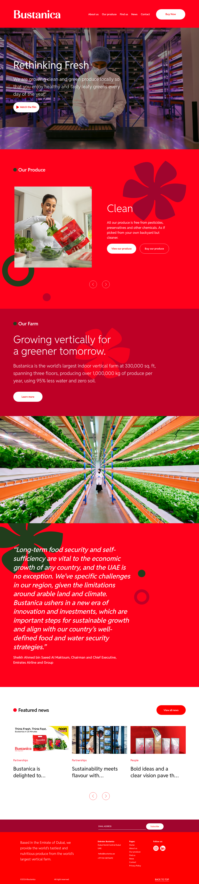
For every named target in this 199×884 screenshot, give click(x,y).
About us (93, 14)
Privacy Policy (135, 865)
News (134, 14)
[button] (93, 284)
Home (131, 845)
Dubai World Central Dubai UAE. (109, 845)
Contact (145, 14)
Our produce (109, 14)
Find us (124, 14)
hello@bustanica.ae (106, 854)
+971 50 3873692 (105, 858)
